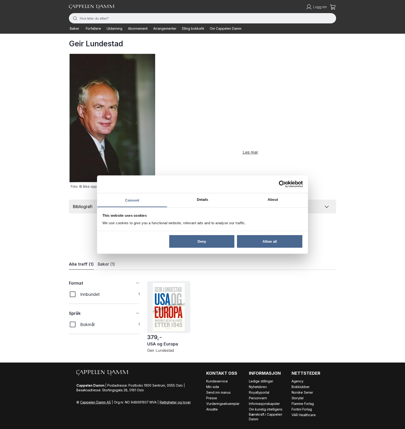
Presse (211, 398)
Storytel (298, 398)
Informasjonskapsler (264, 404)
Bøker (74, 28)
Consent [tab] (132, 200)
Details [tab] (202, 199)
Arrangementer (164, 28)
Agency (298, 381)
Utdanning (114, 28)
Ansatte (212, 409)
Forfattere (93, 28)
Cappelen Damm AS (95, 402)
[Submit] (74, 18)
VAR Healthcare (304, 415)
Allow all (269, 241)
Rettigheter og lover (175, 402)
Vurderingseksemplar (223, 404)
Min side (212, 387)
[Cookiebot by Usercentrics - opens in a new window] (282, 184)
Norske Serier (302, 392)
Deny (202, 241)
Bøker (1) (106, 264)
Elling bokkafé (193, 28)
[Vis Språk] (134, 313)
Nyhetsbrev (258, 387)
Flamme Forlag (303, 404)
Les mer (250, 152)
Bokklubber (301, 387)
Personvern (258, 398)
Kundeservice (217, 381)
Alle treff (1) (81, 264)
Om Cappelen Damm (225, 28)
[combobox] (202, 18)
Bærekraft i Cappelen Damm (265, 416)
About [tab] (273, 199)
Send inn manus (218, 392)
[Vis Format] (134, 283)
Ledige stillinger (261, 381)
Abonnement (138, 28)
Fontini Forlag (302, 409)
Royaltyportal (259, 392)
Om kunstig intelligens (265, 409)
